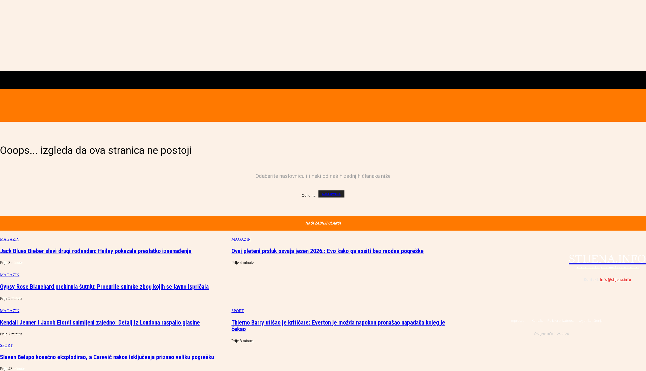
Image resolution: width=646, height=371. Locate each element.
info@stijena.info (615, 279)
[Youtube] (568, 105)
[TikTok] (558, 105)
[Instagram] (547, 105)
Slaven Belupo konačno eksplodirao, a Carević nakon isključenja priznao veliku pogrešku (107, 357)
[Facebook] (536, 105)
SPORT (6, 345)
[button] (108, 105)
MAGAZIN (9, 239)
